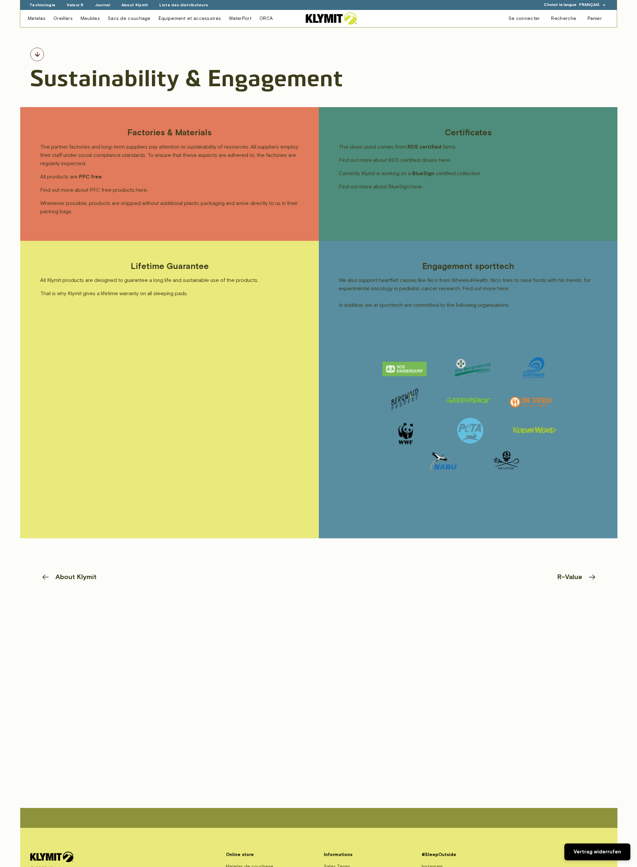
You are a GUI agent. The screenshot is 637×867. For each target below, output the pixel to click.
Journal (102, 5)
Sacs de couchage (129, 18)
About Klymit (134, 5)
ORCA (266, 18)
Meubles (90, 18)
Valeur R (75, 5)
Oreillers (63, 18)
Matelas (36, 18)
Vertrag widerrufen (597, 852)
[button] (592, 5)
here (141, 190)
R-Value (569, 577)
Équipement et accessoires (190, 18)
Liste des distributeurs (183, 5)
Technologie (42, 5)
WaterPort (240, 18)
